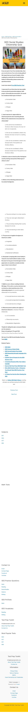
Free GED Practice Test (17, 85)
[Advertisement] (14, 21)
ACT (3, 440)
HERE (5, 339)
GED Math (7, 347)
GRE (3, 443)
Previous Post (14, 390)
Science (4, 592)
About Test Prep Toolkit (8, 626)
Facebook (4, 573)
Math (3, 584)
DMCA (14, 675)
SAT (3, 435)
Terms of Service (14, 673)
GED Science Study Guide (12, 349)
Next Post (14, 394)
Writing (3, 594)
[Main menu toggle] (24, 3)
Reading (4, 587)
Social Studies (5, 589)
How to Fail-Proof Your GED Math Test (15, 366)
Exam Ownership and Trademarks (14, 677)
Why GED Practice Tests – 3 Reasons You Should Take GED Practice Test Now (15, 370)
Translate (18, 684)
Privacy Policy (14, 671)
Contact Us (5, 628)
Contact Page (5, 571)
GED (3, 438)
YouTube (4, 575)
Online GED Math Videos (14, 380)
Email (3, 568)
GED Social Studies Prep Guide (13, 351)
